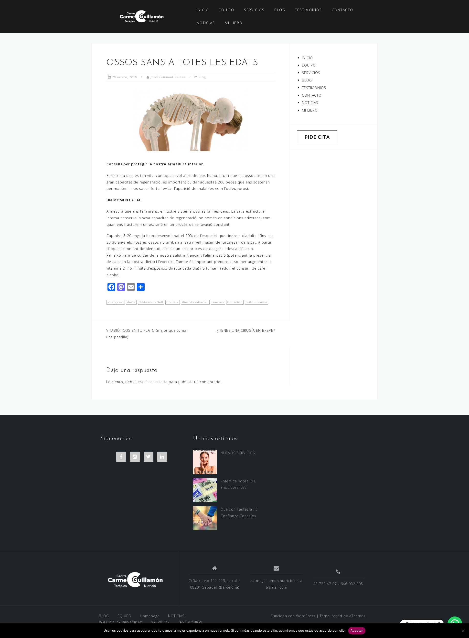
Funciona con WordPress (293, 616)
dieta (131, 302)
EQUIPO (226, 10)
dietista (172, 302)
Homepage (150, 616)
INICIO (203, 10)
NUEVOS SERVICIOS (238, 453)
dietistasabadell (195, 302)
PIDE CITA (317, 137)
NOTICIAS (206, 23)
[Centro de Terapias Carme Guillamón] (135, 580)
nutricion (235, 302)
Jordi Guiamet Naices (168, 77)
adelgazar (115, 302)
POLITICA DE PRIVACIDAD (121, 622)
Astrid (337, 616)
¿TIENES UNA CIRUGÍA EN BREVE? (246, 330)
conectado (158, 381)
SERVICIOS (254, 10)
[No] (462, 630)
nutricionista (256, 302)
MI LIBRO (234, 23)
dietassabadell (151, 302)
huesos (218, 302)
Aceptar (357, 630)
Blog (202, 77)
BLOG (279, 10)
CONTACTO (342, 10)
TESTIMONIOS (308, 10)
